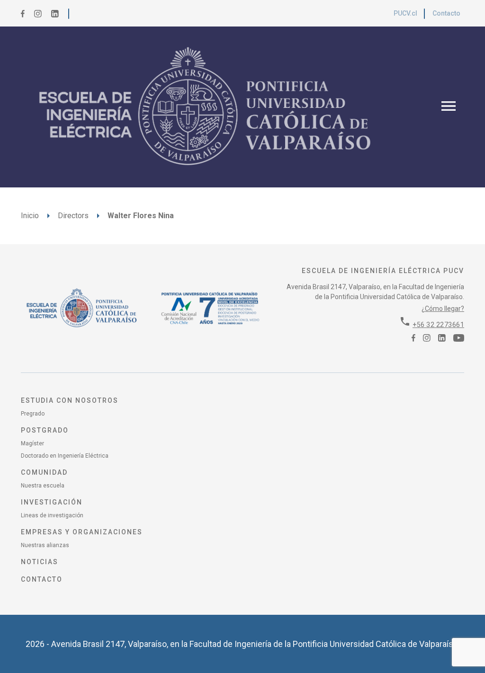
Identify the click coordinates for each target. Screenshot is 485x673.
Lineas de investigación (52, 515)
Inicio (30, 215)
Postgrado (45, 430)
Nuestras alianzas (45, 545)
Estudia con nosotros (69, 400)
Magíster (32, 443)
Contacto (446, 13)
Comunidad (44, 472)
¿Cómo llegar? (443, 308)
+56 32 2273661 (438, 324)
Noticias (39, 562)
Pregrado (33, 413)
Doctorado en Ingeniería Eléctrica (64, 455)
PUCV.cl (405, 13)
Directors (73, 215)
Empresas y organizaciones (82, 532)
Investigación (51, 502)
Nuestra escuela (42, 485)
